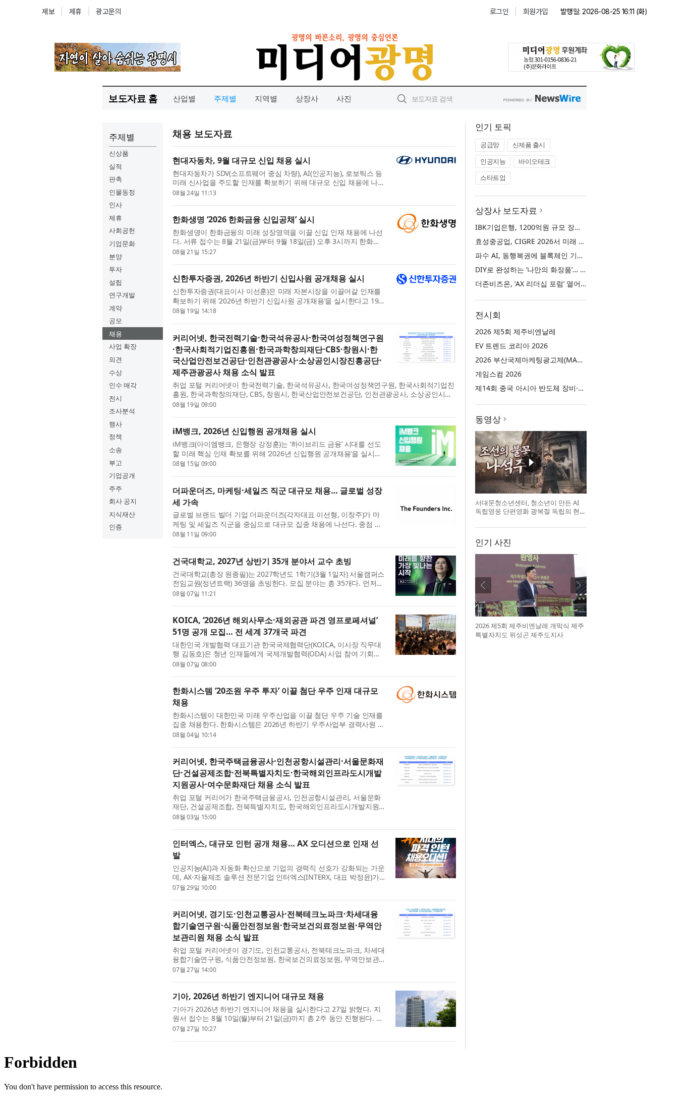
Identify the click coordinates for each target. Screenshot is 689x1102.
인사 (115, 204)
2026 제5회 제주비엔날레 (515, 331)
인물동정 (122, 192)
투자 (115, 269)
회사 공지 (123, 501)
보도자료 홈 (132, 98)
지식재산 (122, 514)
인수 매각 (123, 385)
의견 (115, 359)
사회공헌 (122, 230)
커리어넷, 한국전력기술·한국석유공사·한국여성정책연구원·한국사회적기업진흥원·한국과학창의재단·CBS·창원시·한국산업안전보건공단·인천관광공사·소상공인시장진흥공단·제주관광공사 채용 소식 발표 (278, 355)
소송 (115, 449)
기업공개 (122, 475)
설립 (115, 282)
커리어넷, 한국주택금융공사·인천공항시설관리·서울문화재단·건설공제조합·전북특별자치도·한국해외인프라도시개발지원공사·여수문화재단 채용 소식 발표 (278, 773)
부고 (115, 462)
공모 (115, 320)
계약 (115, 308)
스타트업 (492, 177)
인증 (115, 526)
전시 (115, 398)
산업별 (184, 98)
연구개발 (122, 294)
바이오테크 (534, 161)
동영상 (488, 419)
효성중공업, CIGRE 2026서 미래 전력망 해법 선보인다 (560, 241)
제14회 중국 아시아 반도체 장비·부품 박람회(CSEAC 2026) (567, 388)
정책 (115, 436)
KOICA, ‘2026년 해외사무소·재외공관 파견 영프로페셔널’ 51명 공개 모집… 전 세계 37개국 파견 (275, 626)
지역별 (266, 98)
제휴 (115, 217)
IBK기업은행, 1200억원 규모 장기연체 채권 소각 (551, 227)
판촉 (115, 178)
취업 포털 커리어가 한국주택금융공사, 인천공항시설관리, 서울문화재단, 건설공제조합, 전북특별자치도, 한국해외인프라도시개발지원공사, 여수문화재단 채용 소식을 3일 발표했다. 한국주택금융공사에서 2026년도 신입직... (277, 802)
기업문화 (122, 243)
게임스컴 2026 (498, 374)
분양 (115, 256)
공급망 (489, 144)
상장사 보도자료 (506, 210)
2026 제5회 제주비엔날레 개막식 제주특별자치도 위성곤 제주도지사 (529, 630)
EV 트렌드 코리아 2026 (511, 345)
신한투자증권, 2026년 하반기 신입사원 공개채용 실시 (269, 278)
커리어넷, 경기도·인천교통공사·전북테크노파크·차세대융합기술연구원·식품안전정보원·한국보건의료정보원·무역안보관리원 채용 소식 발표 (277, 925)
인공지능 (492, 161)
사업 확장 (123, 346)
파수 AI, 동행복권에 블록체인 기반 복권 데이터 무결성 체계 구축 (577, 255)
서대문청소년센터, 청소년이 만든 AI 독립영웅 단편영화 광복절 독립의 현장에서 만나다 (530, 511)
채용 (115, 333)
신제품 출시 (528, 144)
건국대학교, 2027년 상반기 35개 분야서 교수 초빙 (262, 561)
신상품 (119, 153)
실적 (115, 166)
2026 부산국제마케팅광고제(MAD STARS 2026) (550, 359)
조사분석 (122, 410)
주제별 (225, 98)
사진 (344, 98)
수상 (115, 372)
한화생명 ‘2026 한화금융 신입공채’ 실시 (244, 219)
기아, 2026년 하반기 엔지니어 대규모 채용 (248, 996)
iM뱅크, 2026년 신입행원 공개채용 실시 (244, 431)
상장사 (307, 98)
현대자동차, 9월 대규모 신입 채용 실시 (242, 160)
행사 (115, 423)
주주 (115, 488)
